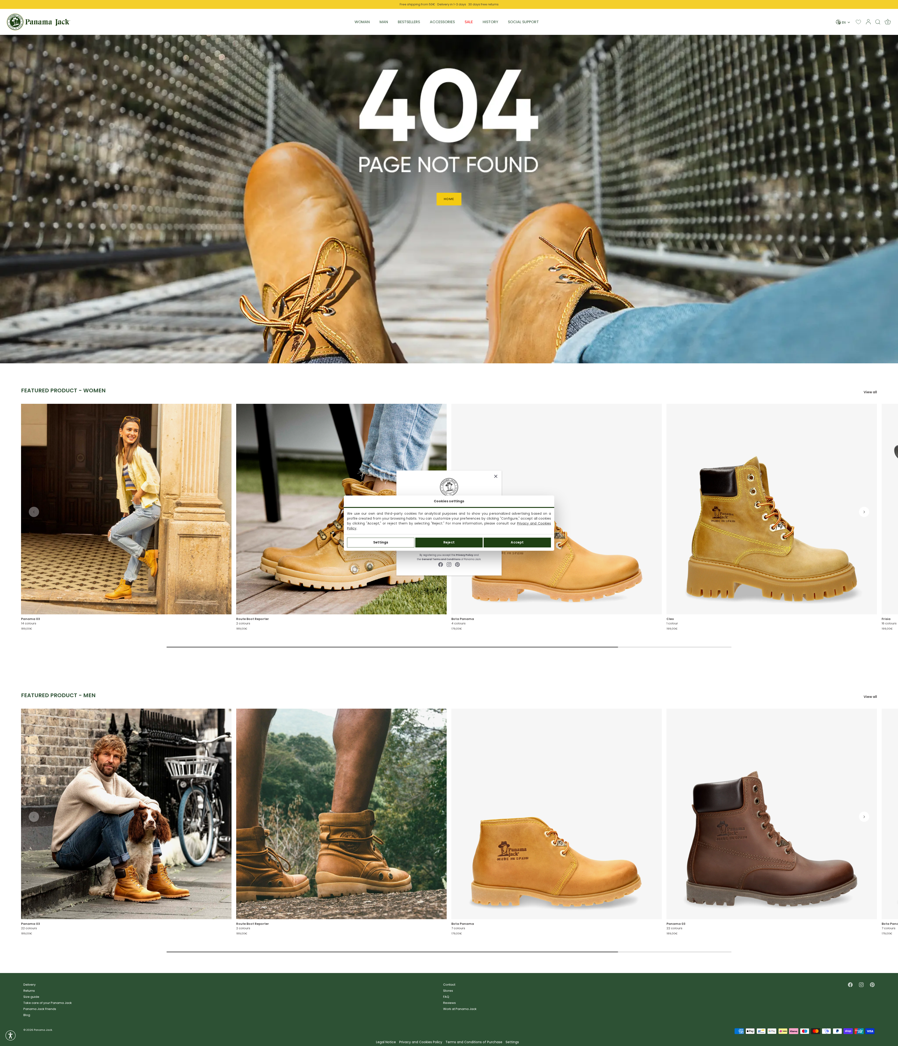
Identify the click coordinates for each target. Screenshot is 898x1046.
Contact (449, 984)
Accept (517, 542)
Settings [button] (512, 1042)
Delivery (29, 984)
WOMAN (362, 22)
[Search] (878, 22)
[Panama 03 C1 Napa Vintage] (126, 814)
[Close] (496, 476)
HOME (449, 199)
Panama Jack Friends (39, 1009)
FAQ (446, 997)
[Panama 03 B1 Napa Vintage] (126, 509)
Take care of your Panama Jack (47, 1003)
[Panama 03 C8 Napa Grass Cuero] (771, 814)
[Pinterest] (457, 564)
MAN (384, 22)
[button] (34, 512)
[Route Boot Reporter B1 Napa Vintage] (341, 509)
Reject (449, 542)
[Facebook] (440, 564)
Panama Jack (43, 1030)
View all (870, 392)
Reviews (449, 1003)
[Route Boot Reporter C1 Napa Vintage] (341, 814)
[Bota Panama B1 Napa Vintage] (556, 509)
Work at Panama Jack (460, 1009)
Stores (448, 990)
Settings (380, 542)
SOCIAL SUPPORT (523, 22)
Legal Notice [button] (386, 1042)
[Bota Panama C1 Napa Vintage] (556, 814)
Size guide (31, 997)
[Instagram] (449, 564)
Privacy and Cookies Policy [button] (420, 1042)
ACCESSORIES (442, 22)
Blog (26, 1015)
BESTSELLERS (409, 22)
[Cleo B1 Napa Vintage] (771, 509)
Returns (29, 990)
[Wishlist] (858, 22)
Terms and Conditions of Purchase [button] (473, 1042)
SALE (469, 22)
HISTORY (490, 22)
